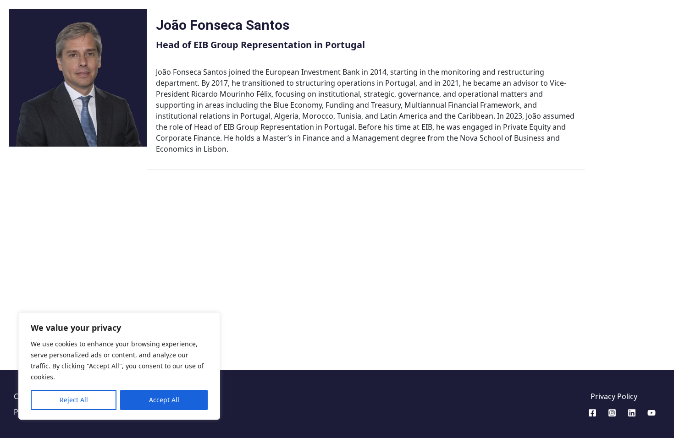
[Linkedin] (632, 413)
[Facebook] (592, 413)
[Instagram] (612, 413)
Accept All (164, 399)
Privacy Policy (614, 396)
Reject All (74, 399)
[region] (119, 366)
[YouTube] (651, 413)
